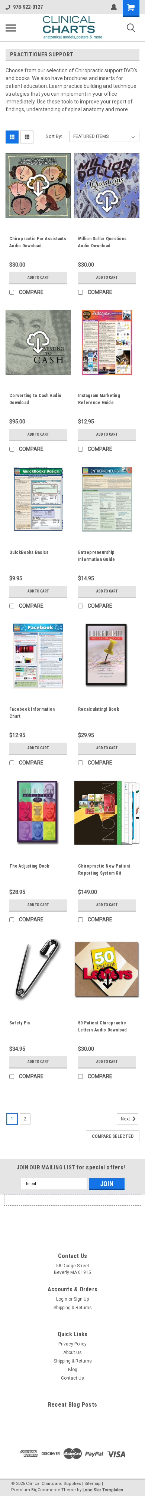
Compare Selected (112, 1136)
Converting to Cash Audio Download (35, 399)
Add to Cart (38, 277)
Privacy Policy (72, 1344)
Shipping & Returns (73, 1307)
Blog (72, 1369)
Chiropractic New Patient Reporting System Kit (104, 869)
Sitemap (92, 1483)
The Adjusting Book (29, 866)
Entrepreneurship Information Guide (96, 556)
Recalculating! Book (98, 709)
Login (61, 1299)
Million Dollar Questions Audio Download (102, 242)
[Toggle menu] (11, 28)
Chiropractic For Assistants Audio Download (37, 242)
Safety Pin (19, 1023)
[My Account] (114, 7)
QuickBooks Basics (28, 552)
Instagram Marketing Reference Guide (99, 399)
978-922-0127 (28, 7)
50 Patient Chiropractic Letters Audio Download (102, 1026)
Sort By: (54, 136)
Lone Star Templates (103, 1489)
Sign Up (81, 1299)
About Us (72, 1352)
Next (126, 1119)
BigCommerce (45, 1489)
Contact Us (72, 1378)
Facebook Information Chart (32, 713)
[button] (72, 1219)
